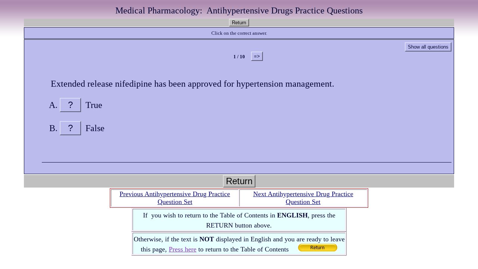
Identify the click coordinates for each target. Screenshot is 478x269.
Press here (182, 249)
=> (257, 56)
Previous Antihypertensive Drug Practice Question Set (175, 197)
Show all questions (428, 47)
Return (239, 22)
